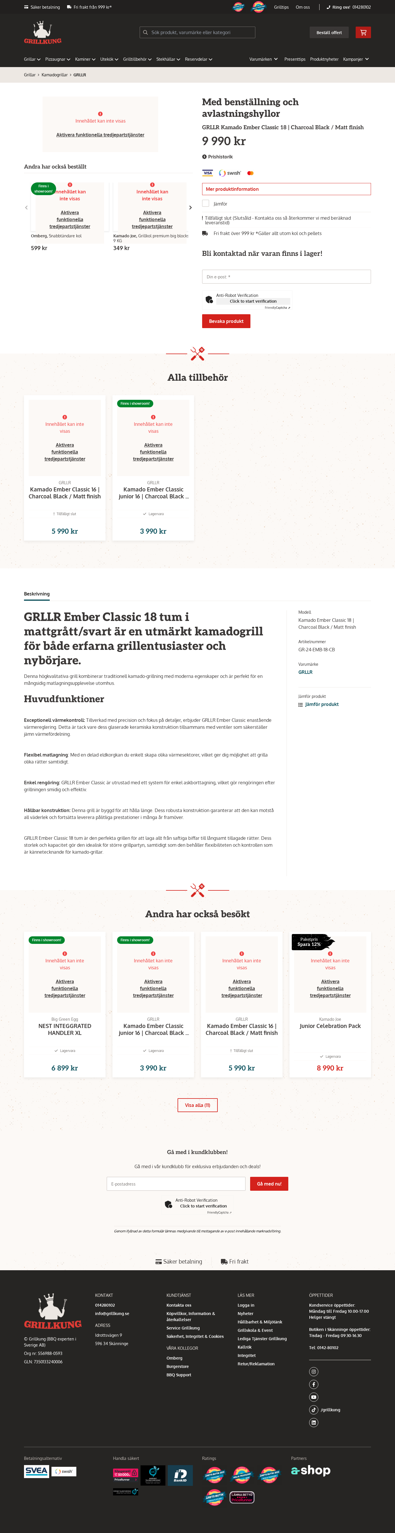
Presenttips (295, 59)
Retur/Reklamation (256, 1363)
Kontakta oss (179, 1305)
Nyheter (245, 1313)
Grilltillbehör (135, 59)
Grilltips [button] (281, 7)
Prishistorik (220, 157)
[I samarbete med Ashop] (311, 1471)
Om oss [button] (303, 7)
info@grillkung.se (112, 1313)
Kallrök (245, 1347)
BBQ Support (179, 1374)
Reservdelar (196, 59)
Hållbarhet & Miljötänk (260, 1321)
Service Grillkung (183, 1327)
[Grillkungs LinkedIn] (340, 1422)
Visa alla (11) (197, 1105)
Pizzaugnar (55, 59)
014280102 (361, 7)
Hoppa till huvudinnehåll (195, 7)
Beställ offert (329, 32)
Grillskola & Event (255, 1330)
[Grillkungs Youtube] (338, 1397)
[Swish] (64, 1471)
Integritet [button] (247, 1355)
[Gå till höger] (190, 207)
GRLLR (79, 74)
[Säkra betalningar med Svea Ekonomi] (36, 1471)
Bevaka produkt (226, 321)
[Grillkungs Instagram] (338, 1371)
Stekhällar (165, 59)
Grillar (30, 59)
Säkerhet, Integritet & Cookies (195, 1336)
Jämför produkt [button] (321, 704)
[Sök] (145, 32)
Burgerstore (178, 1366)
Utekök (106, 59)
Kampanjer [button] (353, 59)
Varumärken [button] (261, 59)
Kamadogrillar (55, 74)
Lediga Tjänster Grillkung (262, 1338)
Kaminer (83, 59)
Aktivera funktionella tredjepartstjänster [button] (100, 135)
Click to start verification (253, 301)
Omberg (174, 1358)
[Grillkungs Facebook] (338, 1384)
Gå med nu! (269, 1184)
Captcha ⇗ (277, 307)
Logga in (246, 1305)
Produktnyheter (324, 59)
